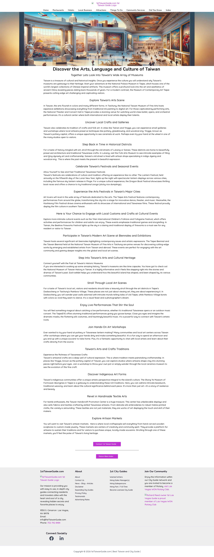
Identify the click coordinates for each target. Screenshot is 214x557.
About (77, 477)
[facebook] (51, 538)
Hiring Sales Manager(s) (120, 480)
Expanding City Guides (84, 490)
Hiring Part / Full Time (119, 487)
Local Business (85, 10)
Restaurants (58, 10)
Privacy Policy (80, 493)
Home (46, 10)
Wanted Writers (116, 477)
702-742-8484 (53, 522)
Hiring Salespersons (118, 483)
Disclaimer (79, 487)
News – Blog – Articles (84, 483)
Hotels (71, 10)
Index (168, 10)
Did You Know (155, 10)
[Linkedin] (61, 538)
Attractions (101, 10)
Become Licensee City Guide (121, 490)
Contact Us (79, 480)
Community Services (136, 10)
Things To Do (116, 10)
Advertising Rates (82, 499)
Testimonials (80, 496)
